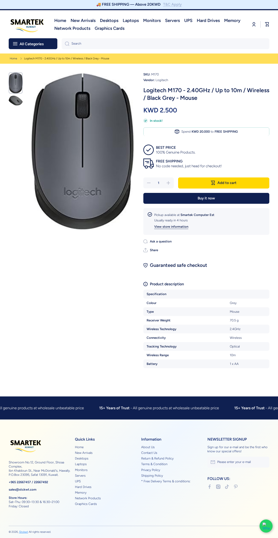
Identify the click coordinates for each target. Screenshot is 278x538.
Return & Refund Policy (157, 458)
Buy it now (206, 198)
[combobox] (165, 43)
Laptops (81, 464)
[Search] (65, 43)
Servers (80, 476)
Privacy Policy (150, 470)
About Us (148, 447)
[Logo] (27, 24)
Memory (80, 493)
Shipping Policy (152, 476)
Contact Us (149, 453)
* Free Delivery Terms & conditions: (165, 481)
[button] (150, 250)
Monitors (81, 470)
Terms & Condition (154, 464)
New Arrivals (84, 453)
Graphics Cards (86, 504)
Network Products (88, 498)
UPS (78, 481)
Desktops (81, 458)
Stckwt (23, 531)
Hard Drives (83, 487)
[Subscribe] (263, 462)
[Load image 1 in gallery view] (16, 83)
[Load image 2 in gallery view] (16, 100)
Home (13, 58)
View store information (171, 227)
